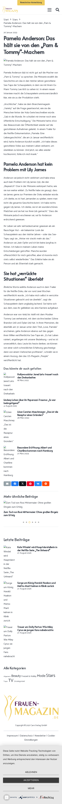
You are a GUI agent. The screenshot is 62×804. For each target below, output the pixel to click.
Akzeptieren (31, 780)
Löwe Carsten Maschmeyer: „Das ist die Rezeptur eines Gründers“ (37, 413)
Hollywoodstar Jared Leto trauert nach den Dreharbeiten (37, 376)
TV (10, 680)
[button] (57, 9)
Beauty (16, 676)
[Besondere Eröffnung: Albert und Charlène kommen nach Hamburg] (9, 448)
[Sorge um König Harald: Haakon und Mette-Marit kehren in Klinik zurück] (9, 583)
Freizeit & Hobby (28, 676)
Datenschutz (26, 736)
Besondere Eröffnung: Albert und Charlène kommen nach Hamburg (35, 449)
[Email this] (7, 483)
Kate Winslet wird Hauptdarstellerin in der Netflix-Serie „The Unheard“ (37, 548)
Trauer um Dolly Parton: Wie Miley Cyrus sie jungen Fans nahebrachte (35, 628)
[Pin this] (30, 483)
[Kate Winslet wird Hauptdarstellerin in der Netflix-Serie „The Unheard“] (9, 547)
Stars (50, 675)
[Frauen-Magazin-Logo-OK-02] (10, 10)
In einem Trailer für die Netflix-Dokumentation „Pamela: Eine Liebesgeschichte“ (30, 133)
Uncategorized (19, 681)
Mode (41, 676)
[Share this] (15, 483)
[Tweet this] (22, 483)
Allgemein (7, 676)
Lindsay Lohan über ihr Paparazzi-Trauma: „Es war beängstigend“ (30, 401)
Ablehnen (31, 772)
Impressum (12, 736)
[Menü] (50, 10)
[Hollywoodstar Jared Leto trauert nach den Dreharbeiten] (9, 375)
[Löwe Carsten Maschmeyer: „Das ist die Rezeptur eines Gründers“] (9, 412)
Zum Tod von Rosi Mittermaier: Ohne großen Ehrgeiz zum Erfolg (31, 513)
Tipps (6, 681)
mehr (31, 788)
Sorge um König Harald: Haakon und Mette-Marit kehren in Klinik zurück (36, 584)
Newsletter (40, 736)
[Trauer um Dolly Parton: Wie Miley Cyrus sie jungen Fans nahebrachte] (9, 627)
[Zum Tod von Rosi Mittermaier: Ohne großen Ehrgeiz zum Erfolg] (31, 503)
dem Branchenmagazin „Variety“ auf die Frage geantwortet (27, 106)
